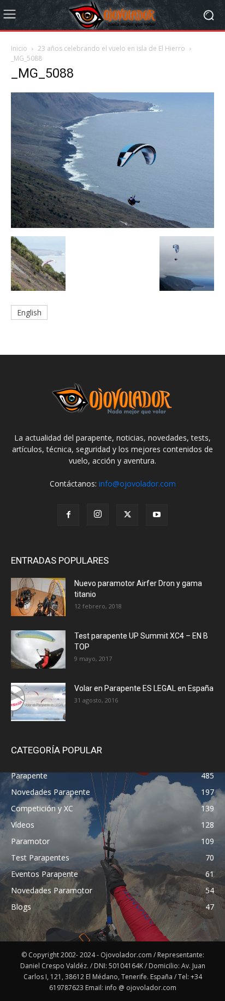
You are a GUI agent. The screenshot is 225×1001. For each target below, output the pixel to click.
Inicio (19, 48)
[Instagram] (98, 514)
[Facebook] (68, 515)
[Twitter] (127, 515)
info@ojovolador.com (137, 483)
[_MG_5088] (112, 225)
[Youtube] (157, 515)
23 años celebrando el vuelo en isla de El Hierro (111, 48)
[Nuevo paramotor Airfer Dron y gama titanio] (38, 597)
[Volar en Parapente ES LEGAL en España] (38, 702)
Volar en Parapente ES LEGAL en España (144, 688)
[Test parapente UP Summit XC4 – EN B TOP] (38, 649)
